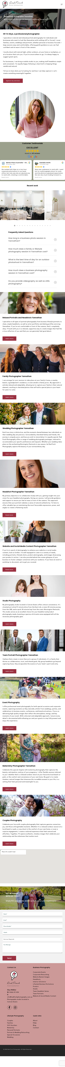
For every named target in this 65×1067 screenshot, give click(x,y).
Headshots (37, 979)
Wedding (10, 1037)
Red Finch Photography (14, 1049)
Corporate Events (39, 972)
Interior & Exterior (39, 982)
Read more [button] (5, 177)
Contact (36, 1027)
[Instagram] (15, 1007)
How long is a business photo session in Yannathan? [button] (27, 239)
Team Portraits (38, 993)
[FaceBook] (9, 1007)
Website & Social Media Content (44, 996)
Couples (10, 1020)
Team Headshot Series (41, 991)
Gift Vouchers (12, 1025)
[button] (62, 4)
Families (10, 1023)
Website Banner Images (41, 977)
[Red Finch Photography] (13, 978)
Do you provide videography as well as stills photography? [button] (29, 282)
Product (36, 986)
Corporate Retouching (41, 974)
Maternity (10, 1027)
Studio (35, 989)
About (35, 1020)
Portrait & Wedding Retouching (18, 1032)
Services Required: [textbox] (8, 939)
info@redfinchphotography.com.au (19, 997)
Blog (34, 1025)
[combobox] (33, 939)
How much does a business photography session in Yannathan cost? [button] (27, 271)
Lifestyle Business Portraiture (43, 984)
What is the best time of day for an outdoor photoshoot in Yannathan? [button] (28, 261)
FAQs (35, 1023)
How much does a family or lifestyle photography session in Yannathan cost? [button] (28, 250)
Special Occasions (13, 1035)
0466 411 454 (14, 992)
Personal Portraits (13, 1030)
